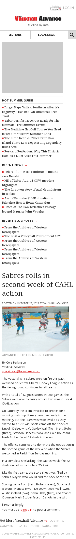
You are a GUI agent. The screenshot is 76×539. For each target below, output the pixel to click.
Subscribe (50, 526)
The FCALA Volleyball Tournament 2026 (32, 236)
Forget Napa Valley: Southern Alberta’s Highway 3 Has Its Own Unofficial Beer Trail (30, 112)
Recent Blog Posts (20, 220)
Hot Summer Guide (19, 100)
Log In (68, 8)
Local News (46, 34)
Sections (15, 34)
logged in (26, 509)
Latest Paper (29, 526)
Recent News (15, 164)
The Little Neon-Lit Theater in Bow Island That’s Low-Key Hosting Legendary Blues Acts (32, 143)
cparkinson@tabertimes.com (21, 371)
